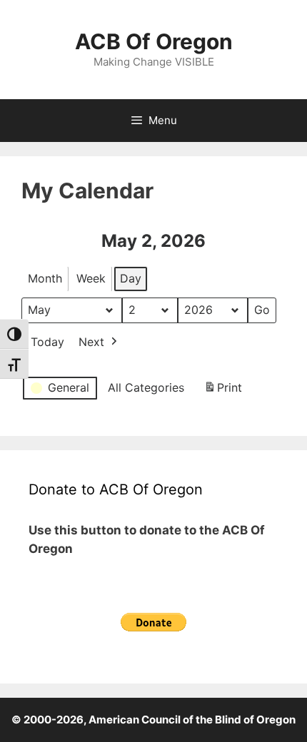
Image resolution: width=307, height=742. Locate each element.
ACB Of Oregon (154, 41)
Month (45, 278)
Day (130, 278)
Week (91, 278)
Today (47, 342)
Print (222, 391)
